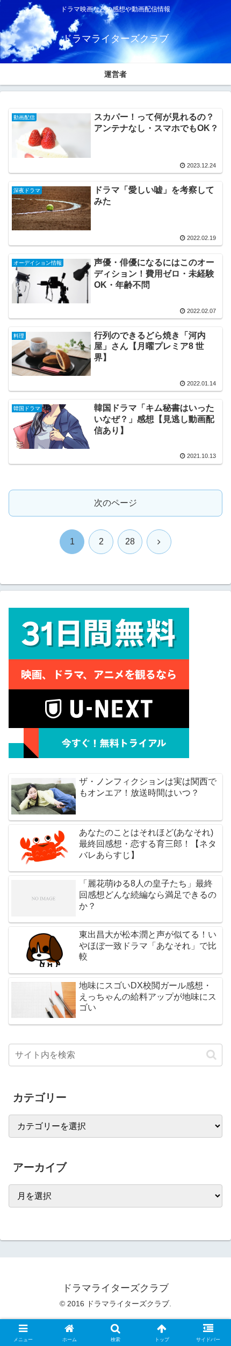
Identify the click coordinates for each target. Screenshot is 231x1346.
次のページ (115, 502)
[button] (211, 1055)
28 (130, 541)
